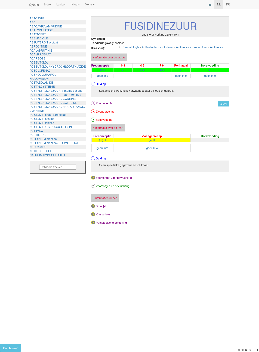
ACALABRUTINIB (41, 50)
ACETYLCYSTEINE (42, 86)
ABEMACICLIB (39, 38)
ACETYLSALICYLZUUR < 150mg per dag (56, 91)
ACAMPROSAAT (40, 54)
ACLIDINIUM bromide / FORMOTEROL (54, 143)
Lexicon (61, 4)
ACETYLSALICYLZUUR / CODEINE (53, 99)
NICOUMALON (39, 79)
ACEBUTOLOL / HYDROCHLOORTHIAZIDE (58, 66)
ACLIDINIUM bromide (43, 139)
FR (228, 4)
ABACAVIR (37, 18)
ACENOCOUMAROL (43, 75)
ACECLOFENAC (40, 70)
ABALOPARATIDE (41, 30)
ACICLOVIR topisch (42, 123)
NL (219, 4)
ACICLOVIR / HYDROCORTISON (51, 127)
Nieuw (76, 4)
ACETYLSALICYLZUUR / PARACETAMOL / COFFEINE (57, 109)
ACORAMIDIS (38, 147)
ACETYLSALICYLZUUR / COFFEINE (53, 103)
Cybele (34, 4)
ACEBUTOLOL (39, 62)
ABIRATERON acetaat (44, 42)
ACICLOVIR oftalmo (42, 119)
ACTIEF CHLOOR (41, 151)
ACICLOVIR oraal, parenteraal (48, 115)
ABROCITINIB (39, 46)
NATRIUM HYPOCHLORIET (47, 155)
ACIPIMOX (36, 131)
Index (47, 4)
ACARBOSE (37, 58)
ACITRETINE (38, 135)
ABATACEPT (38, 34)
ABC (33, 22)
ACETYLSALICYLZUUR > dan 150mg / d (55, 95)
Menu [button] (89, 4)
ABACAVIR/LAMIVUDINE (46, 26)
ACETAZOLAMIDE (41, 82)
